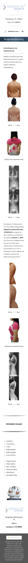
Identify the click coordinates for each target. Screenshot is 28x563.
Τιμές (8, 447)
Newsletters (10, 472)
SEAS (21, 238)
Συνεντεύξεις (11, 455)
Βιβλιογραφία (11, 452)
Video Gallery (10, 464)
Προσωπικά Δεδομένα (15, 537)
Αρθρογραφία (11, 449)
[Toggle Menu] (22, 31)
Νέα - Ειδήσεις (11, 467)
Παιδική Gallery (11, 469)
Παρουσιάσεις (11, 461)
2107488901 (18, 527)
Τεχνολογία (10, 444)
